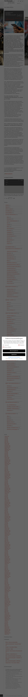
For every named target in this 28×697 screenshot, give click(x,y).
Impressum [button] (20, 358)
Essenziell (7, 345)
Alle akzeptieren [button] (14, 350)
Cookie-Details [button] (8, 358)
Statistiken (22, 345)
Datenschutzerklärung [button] (14, 358)
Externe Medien (8, 347)
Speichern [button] (14, 354)
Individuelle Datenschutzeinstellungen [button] (14, 357)
